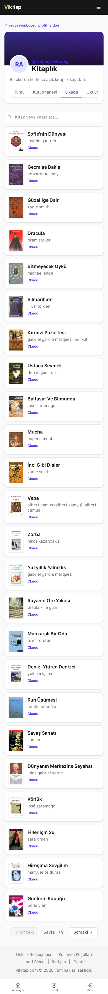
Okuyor (94, 92)
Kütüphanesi (45, 92)
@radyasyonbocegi (50, 61)
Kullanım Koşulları (75, 954)
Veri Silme (35, 961)
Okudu (71, 92)
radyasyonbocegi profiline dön (34, 25)
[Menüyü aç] (98, 7)
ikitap (12, 7)
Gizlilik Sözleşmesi (33, 954)
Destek (80, 961)
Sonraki (80, 932)
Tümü (19, 92)
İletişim (59, 961)
